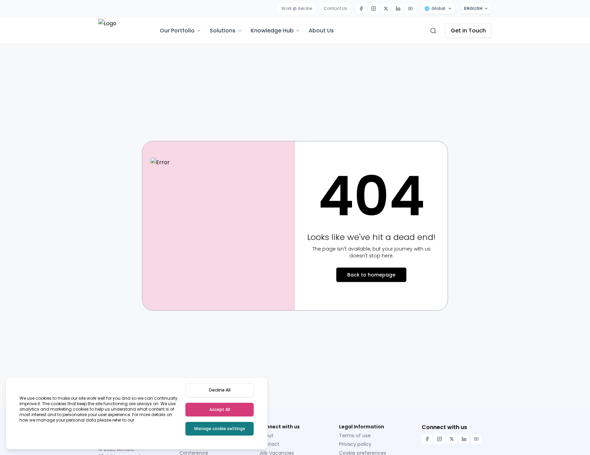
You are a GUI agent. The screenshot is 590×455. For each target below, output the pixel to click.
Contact (269, 444)
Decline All (219, 390)
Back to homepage (371, 274)
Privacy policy (355, 444)
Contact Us (335, 8)
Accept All (219, 409)
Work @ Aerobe (296, 8)
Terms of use (355, 435)
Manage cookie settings (219, 428)
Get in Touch (468, 30)
